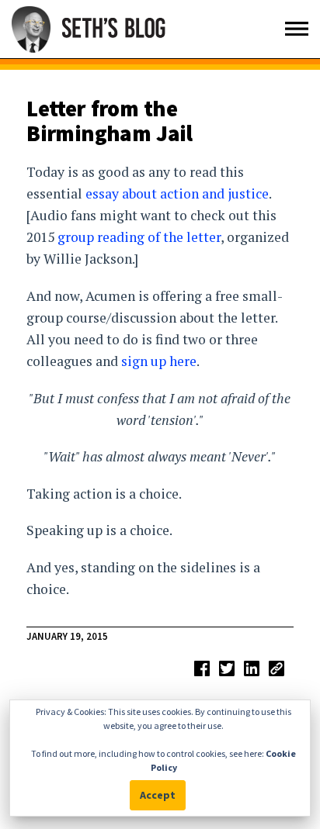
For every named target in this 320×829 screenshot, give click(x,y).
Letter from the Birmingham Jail (109, 121)
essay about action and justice (177, 193)
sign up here (159, 361)
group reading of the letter (139, 237)
